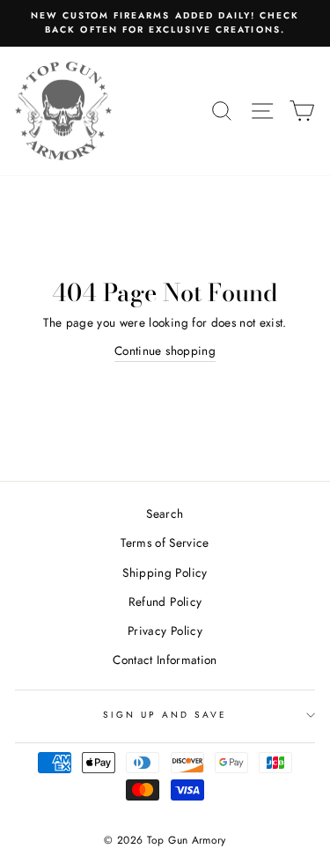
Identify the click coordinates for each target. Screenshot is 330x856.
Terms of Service (165, 542)
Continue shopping (165, 350)
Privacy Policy (165, 630)
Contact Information (164, 659)
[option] (165, 23)
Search (164, 513)
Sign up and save (165, 714)
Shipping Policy (164, 572)
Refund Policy (165, 601)
